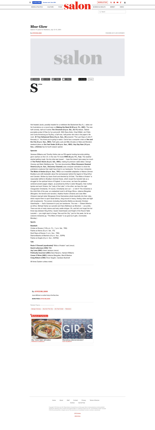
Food (60, 7)
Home (54, 400)
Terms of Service (94, 400)
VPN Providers (77, 413)
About (61, 400)
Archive (72, 403)
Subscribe (37, 2)
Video (122, 7)
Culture (50, 7)
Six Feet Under (59, 309)
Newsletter (102, 2)
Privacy (84, 400)
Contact (75, 400)
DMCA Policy (77, 416)
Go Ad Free (81, 403)
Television (68, 309)
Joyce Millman (36, 33)
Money (112, 7)
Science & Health (99, 7)
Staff (68, 400)
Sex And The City (48, 309)
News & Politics (37, 7)
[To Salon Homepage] (77, 5)
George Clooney (36, 309)
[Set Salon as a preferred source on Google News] (82, 79)
